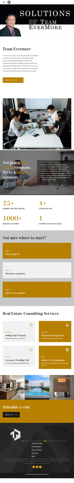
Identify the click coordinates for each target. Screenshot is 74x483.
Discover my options (15, 293)
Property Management (52, 335)
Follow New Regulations (53, 360)
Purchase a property (15, 273)
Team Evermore (34, 453)
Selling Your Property (15, 335)
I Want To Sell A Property (37, 443)
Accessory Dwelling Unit (17, 360)
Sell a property (12, 254)
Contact (33, 456)
